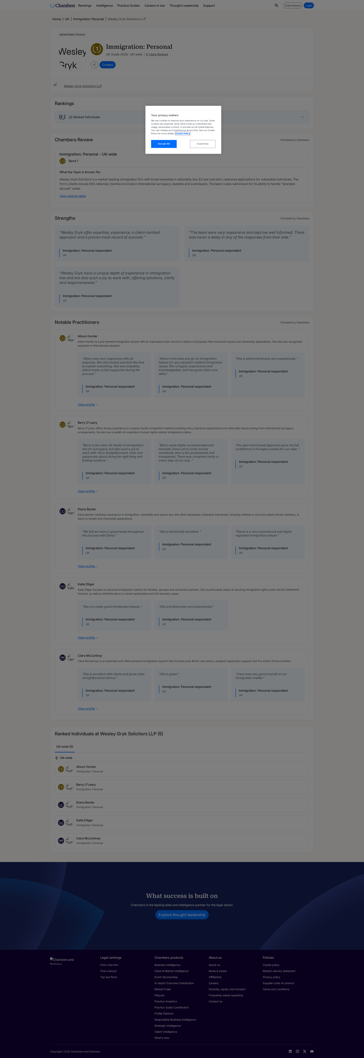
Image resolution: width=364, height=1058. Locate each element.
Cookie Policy (183, 133)
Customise (203, 143)
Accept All (164, 143)
